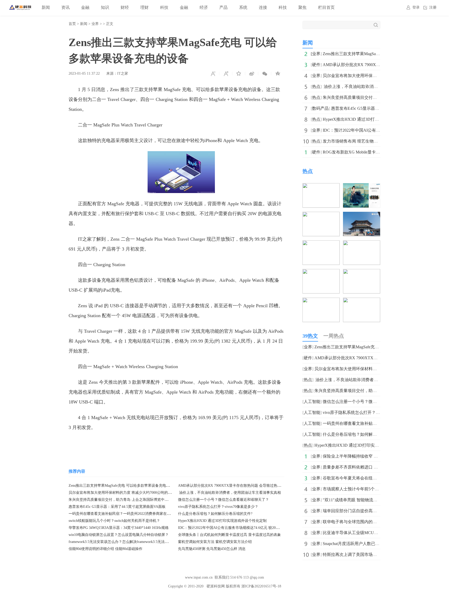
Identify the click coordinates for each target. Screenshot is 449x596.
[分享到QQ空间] (277, 74)
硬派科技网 (216, 586)
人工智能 (312, 401)
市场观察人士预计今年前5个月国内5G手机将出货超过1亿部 (377, 489)
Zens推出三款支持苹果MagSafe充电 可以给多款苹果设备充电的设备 (123, 486)
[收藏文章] (238, 74)
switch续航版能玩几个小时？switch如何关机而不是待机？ (114, 521)
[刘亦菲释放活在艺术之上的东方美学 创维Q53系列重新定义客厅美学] (361, 186)
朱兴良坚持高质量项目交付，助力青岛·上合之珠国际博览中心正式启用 (126, 500)
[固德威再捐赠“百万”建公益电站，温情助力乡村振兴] (361, 301)
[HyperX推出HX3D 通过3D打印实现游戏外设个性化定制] (321, 186)
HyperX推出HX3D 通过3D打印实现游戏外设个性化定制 (222, 521)
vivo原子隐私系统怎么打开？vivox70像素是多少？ (218, 507)
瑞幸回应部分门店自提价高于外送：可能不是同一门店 (372, 511)
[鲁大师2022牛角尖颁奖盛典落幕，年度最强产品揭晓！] (361, 215)
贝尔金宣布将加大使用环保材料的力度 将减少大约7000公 (375, 75)
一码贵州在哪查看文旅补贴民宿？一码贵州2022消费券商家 (377, 423)
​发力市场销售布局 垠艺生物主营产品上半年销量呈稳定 (373, 141)
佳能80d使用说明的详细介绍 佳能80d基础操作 (105, 549)
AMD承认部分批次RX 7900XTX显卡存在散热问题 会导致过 (378, 64)
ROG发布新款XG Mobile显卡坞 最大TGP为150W (367, 152)
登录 (416, 7)
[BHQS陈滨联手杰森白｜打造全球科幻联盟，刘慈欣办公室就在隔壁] (361, 272)
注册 (433, 7)
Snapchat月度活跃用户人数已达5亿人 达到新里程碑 (369, 543)
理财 (144, 7)
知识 (105, 7)
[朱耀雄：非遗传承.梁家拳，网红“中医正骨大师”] (321, 301)
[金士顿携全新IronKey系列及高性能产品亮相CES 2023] (361, 244)
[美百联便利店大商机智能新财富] (321, 215)
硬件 (316, 64)
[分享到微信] (264, 74)
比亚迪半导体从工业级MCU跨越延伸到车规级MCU (370, 532)
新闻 (46, 7)
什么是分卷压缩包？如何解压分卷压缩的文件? (215, 514)
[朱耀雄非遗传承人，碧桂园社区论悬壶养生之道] (321, 272)
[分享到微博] (251, 74)
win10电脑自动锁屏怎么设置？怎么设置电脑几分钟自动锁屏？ (119, 535)
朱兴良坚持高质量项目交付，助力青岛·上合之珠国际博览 (375, 97)
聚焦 (302, 7)
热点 (316, 86)
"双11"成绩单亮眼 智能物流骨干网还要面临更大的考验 (373, 500)
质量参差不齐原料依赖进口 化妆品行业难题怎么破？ (371, 467)
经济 (204, 7)
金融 (85, 7)
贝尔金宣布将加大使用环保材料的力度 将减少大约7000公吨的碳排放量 (125, 493)
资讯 (65, 7)
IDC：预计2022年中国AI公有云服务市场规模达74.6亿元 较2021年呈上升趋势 (239, 528)
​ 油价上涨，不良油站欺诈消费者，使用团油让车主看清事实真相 (229, 493)
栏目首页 (326, 7)
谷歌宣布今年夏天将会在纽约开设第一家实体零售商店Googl (378, 478)
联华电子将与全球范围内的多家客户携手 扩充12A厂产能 (375, 522)
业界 (95, 24)
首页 (72, 24)
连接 (263, 7)
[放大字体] (225, 74)
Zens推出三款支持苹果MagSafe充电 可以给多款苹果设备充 (376, 54)
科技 (164, 7)
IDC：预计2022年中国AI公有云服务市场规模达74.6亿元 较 (376, 130)
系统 (243, 7)
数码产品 (320, 108)
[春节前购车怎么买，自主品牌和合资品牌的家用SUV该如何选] (321, 244)
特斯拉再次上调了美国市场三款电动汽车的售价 (366, 554)
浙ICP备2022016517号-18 (261, 586)
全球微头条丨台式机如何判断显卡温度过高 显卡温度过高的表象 (229, 535)
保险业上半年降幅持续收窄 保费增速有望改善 (365, 456)
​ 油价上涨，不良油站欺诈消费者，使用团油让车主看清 (373, 86)
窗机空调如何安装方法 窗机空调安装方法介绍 (215, 542)
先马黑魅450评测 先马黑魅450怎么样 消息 (212, 549)
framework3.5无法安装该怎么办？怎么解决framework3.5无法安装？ (122, 542)
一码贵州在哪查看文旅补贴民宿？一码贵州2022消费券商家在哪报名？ (125, 514)
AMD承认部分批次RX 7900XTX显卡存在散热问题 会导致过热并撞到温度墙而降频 (244, 486)
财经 (125, 7)
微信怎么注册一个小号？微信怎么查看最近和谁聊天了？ (223, 500)
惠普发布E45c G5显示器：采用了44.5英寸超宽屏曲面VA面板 (117, 507)
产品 (223, 7)
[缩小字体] (212, 74)
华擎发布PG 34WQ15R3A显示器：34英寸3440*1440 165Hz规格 (119, 528)
